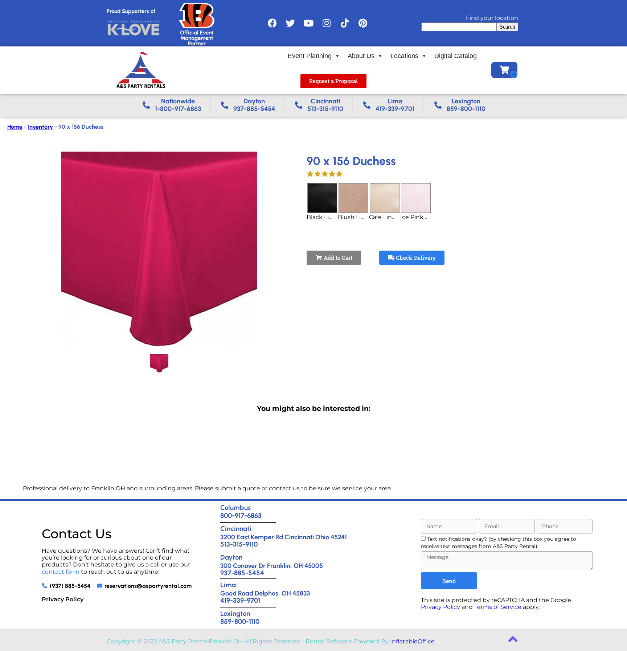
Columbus (235, 507)
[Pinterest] (363, 23)
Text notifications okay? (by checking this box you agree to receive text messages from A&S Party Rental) (498, 542)
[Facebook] (272, 23)
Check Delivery (415, 257)
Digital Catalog (455, 55)
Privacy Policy (62, 599)
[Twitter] (290, 23)
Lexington (235, 613)
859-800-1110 (239, 621)
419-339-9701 (240, 600)
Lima (228, 585)
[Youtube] (308, 23)
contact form (60, 571)
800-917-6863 (241, 515)
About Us (361, 55)
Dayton (231, 557)
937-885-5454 (242, 573)
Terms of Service (497, 606)
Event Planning (310, 55)
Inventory (40, 126)
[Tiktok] (345, 23)
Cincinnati (235, 528)
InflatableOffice (412, 641)
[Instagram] (326, 23)
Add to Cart (337, 257)
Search (507, 27)
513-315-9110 (239, 544)
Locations (404, 55)
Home (14, 126)
